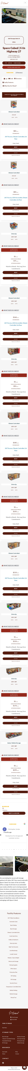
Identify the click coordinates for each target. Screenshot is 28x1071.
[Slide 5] (11, 21)
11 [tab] (25, 849)
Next (27, 835)
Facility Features (8, 82)
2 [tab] (4, 849)
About (3, 1053)
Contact (17, 1053)
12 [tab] (14, 852)
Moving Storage (20, 1040)
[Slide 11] (20, 21)
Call (6, 79)
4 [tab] (9, 849)
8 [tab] (18, 849)
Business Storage (21, 1036)
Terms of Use (17, 1069)
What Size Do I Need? (10, 86)
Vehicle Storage (20, 1042)
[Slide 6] (13, 21)
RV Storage (4, 1042)
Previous (1, 835)
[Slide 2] (7, 21)
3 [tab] (7, 849)
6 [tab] (14, 849)
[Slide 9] (17, 21)
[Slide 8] (16, 21)
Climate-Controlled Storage (8, 1038)
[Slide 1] (6, 21)
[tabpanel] (14, 830)
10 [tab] (23, 849)
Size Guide (4, 1051)
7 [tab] (16, 849)
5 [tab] (11, 849)
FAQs (16, 1051)
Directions (18, 78)
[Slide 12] (21, 21)
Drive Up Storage (21, 1038)
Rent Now (4, 1027)
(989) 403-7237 (14, 59)
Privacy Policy (11, 1069)
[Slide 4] (10, 21)
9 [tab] (21, 849)
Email (11, 78)
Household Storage (6, 1040)
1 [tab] (2, 849)
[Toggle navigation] (25, 3)
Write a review (14, 813)
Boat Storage (5, 1036)
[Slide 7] (14, 21)
